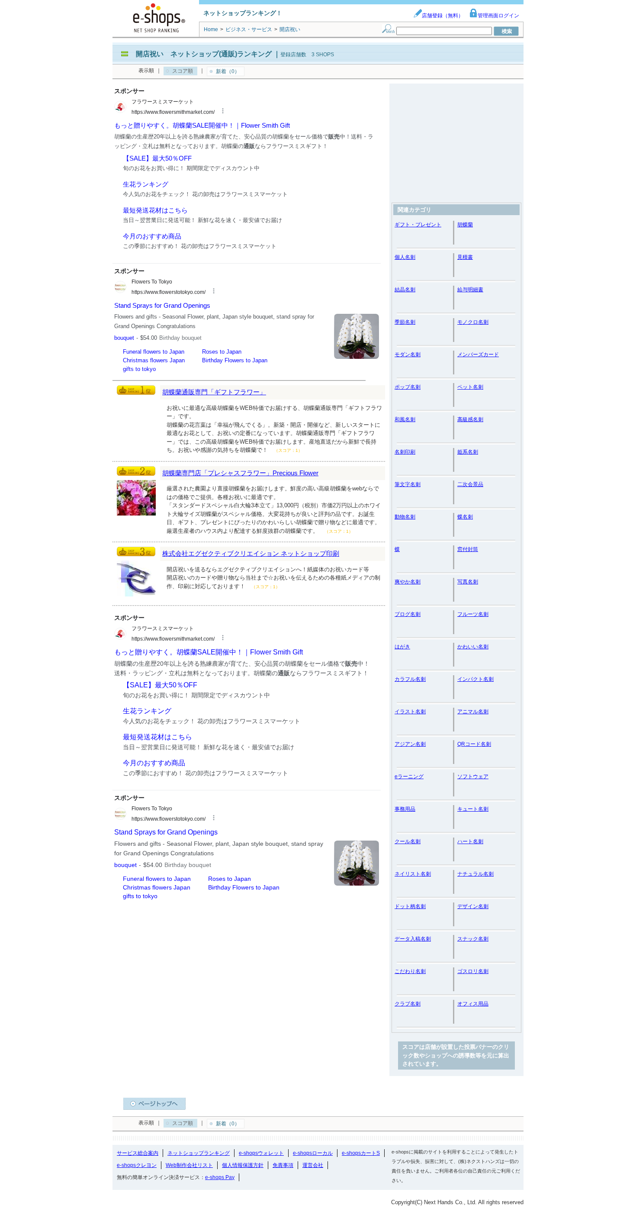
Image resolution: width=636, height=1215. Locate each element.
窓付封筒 (467, 549)
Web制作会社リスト (189, 1165)
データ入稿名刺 (413, 939)
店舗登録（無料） (442, 16)
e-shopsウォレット (261, 1153)
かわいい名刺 (472, 647)
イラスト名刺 (410, 712)
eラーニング (409, 776)
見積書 (465, 257)
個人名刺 (405, 257)
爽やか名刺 (408, 582)
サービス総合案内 (137, 1153)
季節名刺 (405, 322)
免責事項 (283, 1165)
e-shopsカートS (361, 1153)
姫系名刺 (467, 452)
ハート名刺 (470, 841)
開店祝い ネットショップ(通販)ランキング (204, 54)
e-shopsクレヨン (137, 1165)
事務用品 (405, 809)
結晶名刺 (405, 290)
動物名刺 (405, 517)
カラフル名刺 (410, 679)
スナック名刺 (472, 939)
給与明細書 (470, 290)
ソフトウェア (472, 776)
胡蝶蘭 (465, 225)
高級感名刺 (470, 419)
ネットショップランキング (198, 1153)
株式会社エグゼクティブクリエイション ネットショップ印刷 (250, 553)
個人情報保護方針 (242, 1165)
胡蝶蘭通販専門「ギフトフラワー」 (214, 392)
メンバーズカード (478, 354)
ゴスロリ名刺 (472, 971)
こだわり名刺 (410, 971)
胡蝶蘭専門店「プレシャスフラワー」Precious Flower (240, 473)
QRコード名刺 (474, 744)
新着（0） (228, 71)
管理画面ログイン (498, 16)
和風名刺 (405, 419)
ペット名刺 (470, 387)
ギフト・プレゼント (418, 225)
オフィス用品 (472, 1004)
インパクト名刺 (475, 679)
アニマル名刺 (472, 712)
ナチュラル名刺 (475, 874)
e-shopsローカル (313, 1153)
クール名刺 (408, 841)
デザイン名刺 (472, 906)
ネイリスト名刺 (413, 874)
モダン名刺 (408, 354)
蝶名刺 (465, 517)
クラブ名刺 (408, 1004)
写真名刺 (467, 582)
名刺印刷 (405, 452)
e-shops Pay (219, 1177)
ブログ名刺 (408, 614)
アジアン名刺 (410, 744)
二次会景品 (470, 484)
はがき (402, 647)
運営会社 (312, 1165)
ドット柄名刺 (410, 906)
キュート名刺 (472, 809)
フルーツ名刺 (472, 614)
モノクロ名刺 (472, 322)
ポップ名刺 (408, 387)
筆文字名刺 (408, 484)
